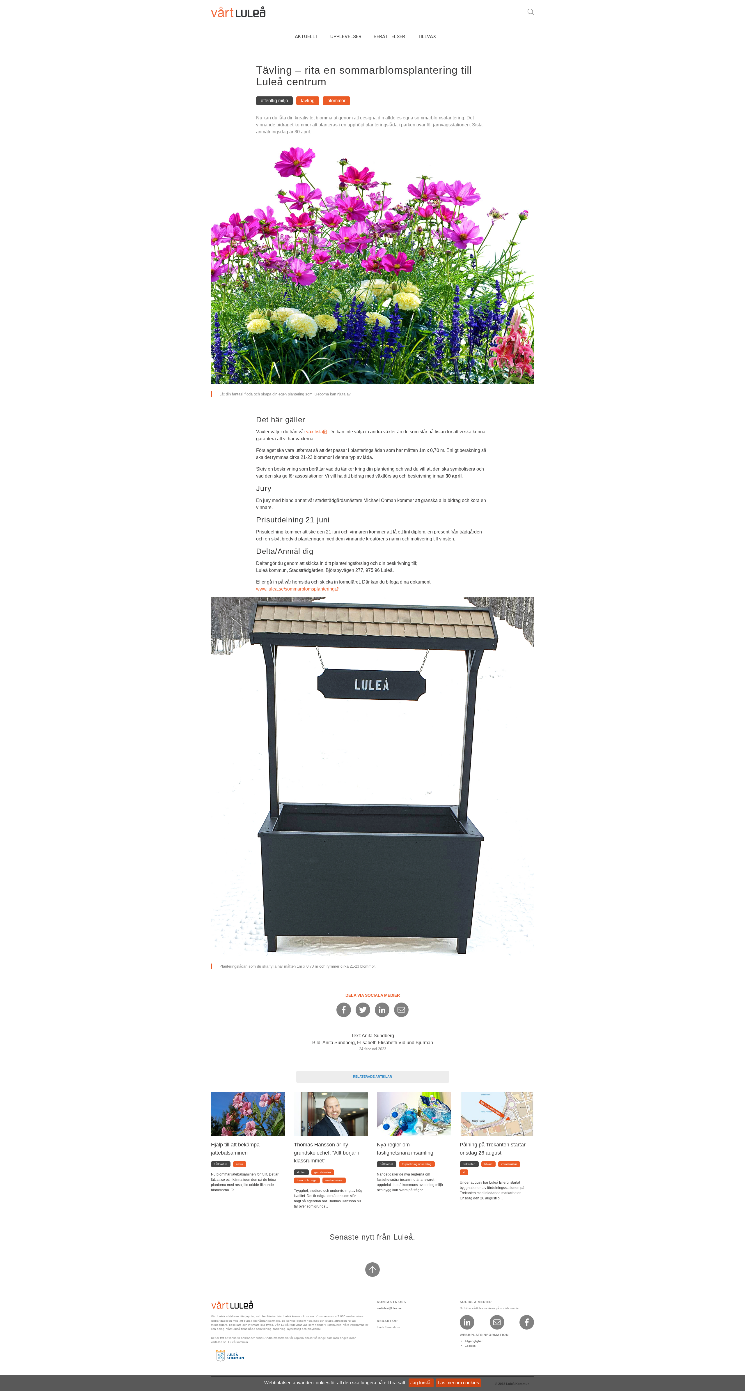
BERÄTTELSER (389, 36)
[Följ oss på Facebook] (526, 1322)
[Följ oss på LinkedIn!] (467, 1322)
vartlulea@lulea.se (389, 1308)
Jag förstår (421, 1382)
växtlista (316, 431)
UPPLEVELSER (345, 36)
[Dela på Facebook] (343, 1010)
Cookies (470, 1345)
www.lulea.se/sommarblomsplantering (297, 588)
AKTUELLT (306, 36)
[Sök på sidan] (531, 12)
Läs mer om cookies (458, 1382)
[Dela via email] (401, 1010)
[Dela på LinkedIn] (382, 1010)
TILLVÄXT (428, 36)
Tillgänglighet (474, 1341)
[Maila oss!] (497, 1322)
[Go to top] (372, 1269)
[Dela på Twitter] (363, 1010)
